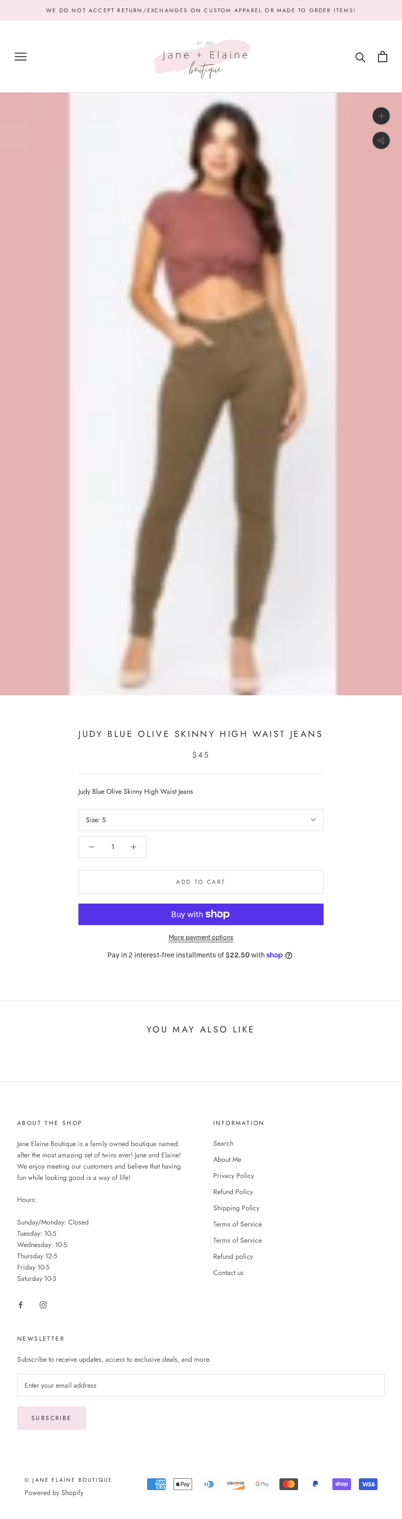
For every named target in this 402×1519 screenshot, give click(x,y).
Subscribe (51, 1418)
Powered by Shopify (54, 1492)
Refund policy (233, 1256)
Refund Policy (233, 1192)
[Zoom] (381, 115)
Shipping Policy (236, 1208)
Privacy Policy (233, 1175)
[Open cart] (382, 56)
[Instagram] (43, 1304)
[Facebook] (20, 1304)
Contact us (228, 1272)
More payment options (201, 937)
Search (223, 1143)
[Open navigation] (20, 56)
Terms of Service (237, 1224)
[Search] (360, 56)
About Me (227, 1159)
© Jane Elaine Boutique (68, 1480)
